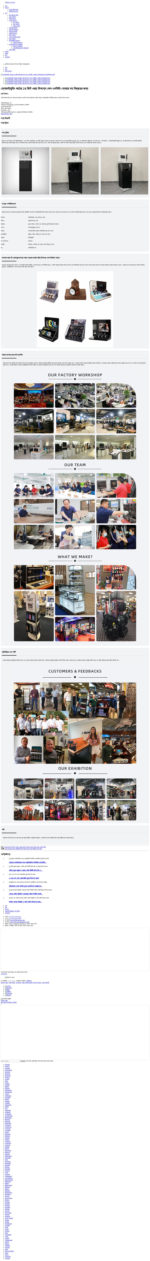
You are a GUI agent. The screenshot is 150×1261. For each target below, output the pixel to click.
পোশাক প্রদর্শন (13, 20)
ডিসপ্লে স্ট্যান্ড (37, 983)
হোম (6, 6)
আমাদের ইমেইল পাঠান (6, 114)
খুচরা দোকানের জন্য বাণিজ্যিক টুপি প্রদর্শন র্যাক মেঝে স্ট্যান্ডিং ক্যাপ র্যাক (23, 849)
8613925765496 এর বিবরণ (9, 1002)
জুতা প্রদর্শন (16, 24)
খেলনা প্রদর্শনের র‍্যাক (14, 37)
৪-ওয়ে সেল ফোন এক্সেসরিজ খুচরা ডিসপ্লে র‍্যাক (24, 878)
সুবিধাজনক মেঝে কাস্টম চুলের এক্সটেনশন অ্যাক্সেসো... (26, 886)
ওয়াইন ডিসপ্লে (13, 33)
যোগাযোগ (7, 57)
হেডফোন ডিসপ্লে (17, 42)
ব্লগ (6, 55)
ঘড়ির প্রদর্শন (12, 19)
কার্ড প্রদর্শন (12, 50)
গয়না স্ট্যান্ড (12, 983)
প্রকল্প (6, 53)
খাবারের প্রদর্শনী (13, 31)
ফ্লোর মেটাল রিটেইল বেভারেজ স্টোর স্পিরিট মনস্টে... (26, 894)
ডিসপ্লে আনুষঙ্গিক (17, 46)
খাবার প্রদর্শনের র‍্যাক (27, 983)
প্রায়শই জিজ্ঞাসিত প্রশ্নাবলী (12, 911)
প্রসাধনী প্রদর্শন (13, 28)
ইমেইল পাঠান (4, 1000)
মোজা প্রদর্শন (16, 26)
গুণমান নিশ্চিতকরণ (13, 9)
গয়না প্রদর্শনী (45, 983)
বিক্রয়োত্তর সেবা (13, 11)
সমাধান (6, 52)
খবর (6, 907)
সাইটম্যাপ (29, 981)
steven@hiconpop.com (17, 920)
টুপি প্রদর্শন (16, 22)
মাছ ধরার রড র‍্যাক (13, 15)
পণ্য (6, 13)
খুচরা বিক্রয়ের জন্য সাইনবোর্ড (20, 48)
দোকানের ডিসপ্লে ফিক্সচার (15, 44)
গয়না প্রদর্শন (12, 17)
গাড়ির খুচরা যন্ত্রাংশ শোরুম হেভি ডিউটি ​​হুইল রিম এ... (26, 870)
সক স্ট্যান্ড (18, 983)
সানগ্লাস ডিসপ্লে (13, 30)
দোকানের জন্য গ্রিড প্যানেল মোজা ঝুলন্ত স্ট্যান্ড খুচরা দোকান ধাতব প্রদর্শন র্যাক (25, 847)
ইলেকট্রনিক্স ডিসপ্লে (14, 41)
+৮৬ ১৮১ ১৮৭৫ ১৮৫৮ (14, 916)
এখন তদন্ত (4, 974)
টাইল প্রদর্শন (12, 35)
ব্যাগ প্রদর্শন (12, 39)
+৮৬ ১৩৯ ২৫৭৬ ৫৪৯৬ (14, 918)
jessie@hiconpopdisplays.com (19, 922)
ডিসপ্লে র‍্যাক (4, 983)
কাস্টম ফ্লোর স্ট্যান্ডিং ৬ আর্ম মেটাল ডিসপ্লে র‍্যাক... (25, 902)
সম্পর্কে (7, 8)
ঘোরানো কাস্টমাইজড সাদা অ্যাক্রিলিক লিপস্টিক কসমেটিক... (28, 862)
